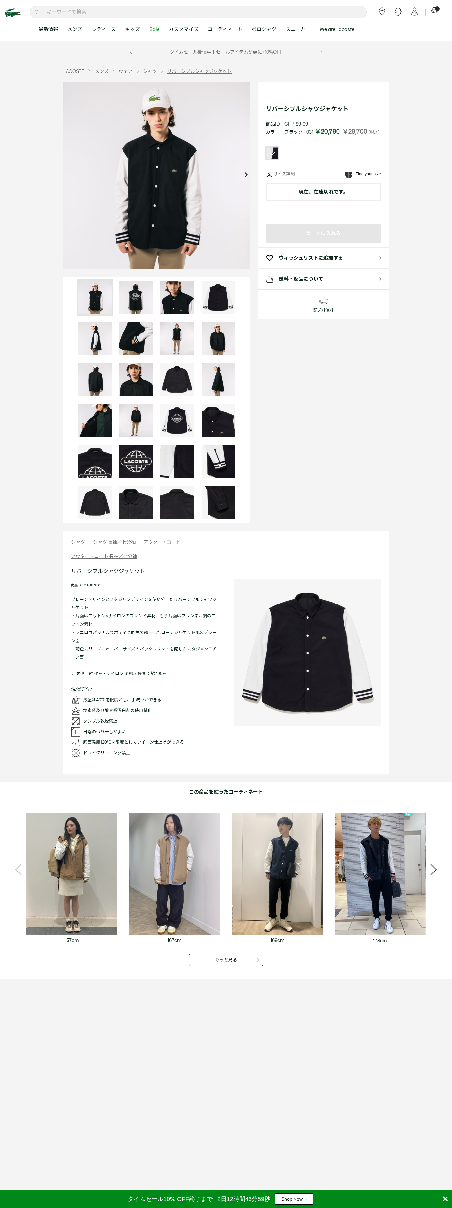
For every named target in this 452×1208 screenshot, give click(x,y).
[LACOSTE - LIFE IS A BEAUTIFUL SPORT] (16, 12)
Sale (154, 29)
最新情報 (48, 29)
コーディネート (225, 29)
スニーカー (298, 29)
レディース (104, 29)
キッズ (132, 29)
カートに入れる (323, 233)
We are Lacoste (337, 29)
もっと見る (226, 960)
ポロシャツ (263, 29)
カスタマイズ (184, 29)
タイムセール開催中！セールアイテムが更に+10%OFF (226, 52)
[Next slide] (246, 175)
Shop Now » (294, 1199)
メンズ (75, 29)
